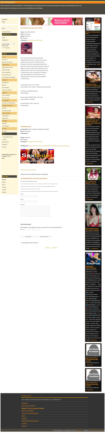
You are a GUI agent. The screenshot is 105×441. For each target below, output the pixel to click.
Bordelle (4, 108)
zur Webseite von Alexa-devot (34, 40)
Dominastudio (5, 87)
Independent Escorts (7, 67)
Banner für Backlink (28, 411)
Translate (7, 47)
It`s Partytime (5, 100)
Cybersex (4, 92)
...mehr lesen (89, 102)
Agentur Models (6, 69)
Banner (4, 182)
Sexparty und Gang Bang (8, 103)
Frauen (4, 57)
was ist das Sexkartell (28, 406)
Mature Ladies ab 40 (7, 62)
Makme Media (79, 430)
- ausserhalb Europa (7, 137)
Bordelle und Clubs (7, 105)
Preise (3, 184)
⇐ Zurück (47, 247)
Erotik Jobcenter (6, 113)
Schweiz (4, 147)
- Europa (4, 139)
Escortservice (5, 64)
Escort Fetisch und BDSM (8, 77)
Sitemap (4, 187)
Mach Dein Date (65, 145)
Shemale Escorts (6, 74)
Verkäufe (4, 123)
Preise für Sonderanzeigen (30, 413)
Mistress (4, 85)
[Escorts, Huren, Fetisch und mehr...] (37, 163)
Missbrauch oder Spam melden (28, 169)
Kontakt (4, 189)
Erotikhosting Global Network (96, 430)
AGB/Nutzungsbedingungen (30, 421)
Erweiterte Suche (6, 31)
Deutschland (5, 142)
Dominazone (5, 82)
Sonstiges (4, 120)
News (23, 416)
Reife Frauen (56, 145)
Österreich (4, 144)
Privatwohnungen (6, 110)
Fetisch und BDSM (7, 90)
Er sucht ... (4, 128)
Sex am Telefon (6, 95)
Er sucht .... (5, 131)
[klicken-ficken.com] (94, 226)
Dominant (4, 80)
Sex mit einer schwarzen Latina (44, 145)
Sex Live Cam (5, 97)
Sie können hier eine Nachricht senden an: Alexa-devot (34, 174)
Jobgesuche (5, 118)
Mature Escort (32, 145)
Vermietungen (5, 126)
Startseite (24, 403)
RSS (3, 158)
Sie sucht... (5, 59)
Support (4, 192)
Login (3, 37)
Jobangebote (5, 115)
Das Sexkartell (8, 2)
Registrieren (5, 40)
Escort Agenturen (6, 72)
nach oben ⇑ (54, 247)
